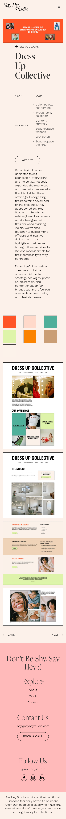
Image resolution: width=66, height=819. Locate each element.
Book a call (33, 736)
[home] (26, 6)
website (27, 160)
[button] (59, 6)
